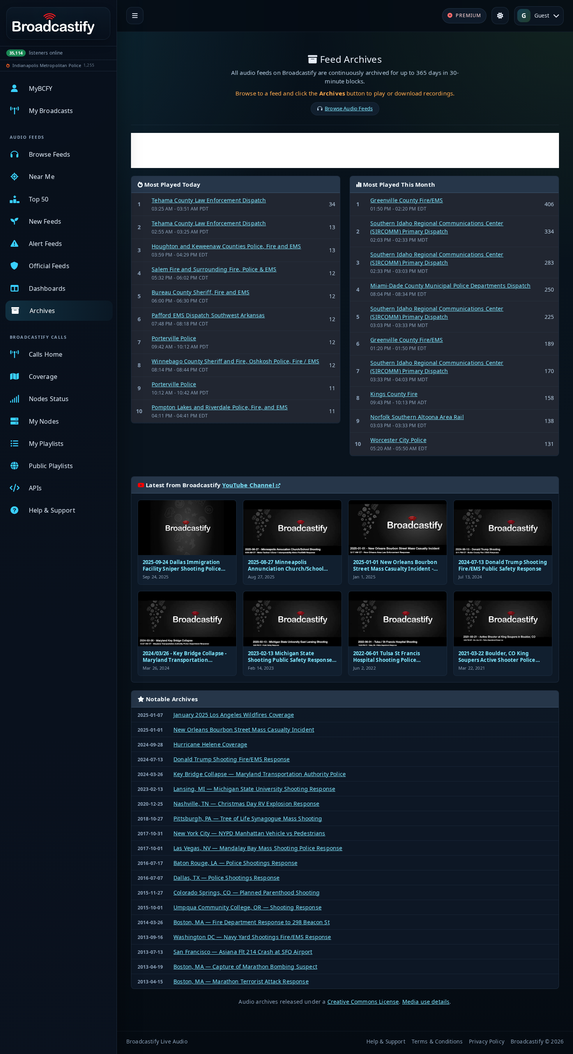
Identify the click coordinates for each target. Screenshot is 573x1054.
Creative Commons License (363, 1001)
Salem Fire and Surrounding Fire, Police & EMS (214, 269)
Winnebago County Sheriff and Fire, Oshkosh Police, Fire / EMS (235, 361)
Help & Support (385, 1041)
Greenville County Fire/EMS (406, 200)
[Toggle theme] (500, 15)
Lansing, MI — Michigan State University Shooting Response (254, 788)
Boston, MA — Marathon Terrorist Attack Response (241, 981)
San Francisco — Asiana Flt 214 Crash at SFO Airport (242, 951)
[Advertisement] (345, 150)
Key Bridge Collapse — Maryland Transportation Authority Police (259, 774)
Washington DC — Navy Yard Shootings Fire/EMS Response (252, 937)
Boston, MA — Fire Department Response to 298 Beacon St (251, 922)
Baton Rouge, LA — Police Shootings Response (235, 863)
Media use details (426, 1001)
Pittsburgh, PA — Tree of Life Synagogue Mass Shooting (247, 818)
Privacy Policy (486, 1041)
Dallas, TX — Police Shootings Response (226, 877)
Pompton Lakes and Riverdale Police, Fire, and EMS (220, 407)
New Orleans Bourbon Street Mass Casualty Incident (243, 729)
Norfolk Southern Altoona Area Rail (416, 417)
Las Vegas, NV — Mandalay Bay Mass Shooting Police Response (257, 848)
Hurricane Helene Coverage (210, 744)
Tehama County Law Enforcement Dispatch (209, 200)
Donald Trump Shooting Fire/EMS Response (231, 759)
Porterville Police (174, 338)
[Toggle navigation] (134, 15)
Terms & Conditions (437, 1041)
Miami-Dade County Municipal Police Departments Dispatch (450, 285)
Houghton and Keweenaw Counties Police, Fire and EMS (226, 246)
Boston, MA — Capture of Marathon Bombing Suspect (245, 966)
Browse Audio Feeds (349, 108)
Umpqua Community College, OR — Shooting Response (247, 907)
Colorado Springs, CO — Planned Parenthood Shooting (246, 892)
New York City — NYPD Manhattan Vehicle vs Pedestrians (249, 833)
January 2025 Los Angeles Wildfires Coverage (233, 714)
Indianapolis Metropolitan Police (46, 65)
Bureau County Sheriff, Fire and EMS (200, 292)
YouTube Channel (249, 485)
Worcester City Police (398, 440)
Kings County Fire (393, 394)
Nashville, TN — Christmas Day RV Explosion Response (246, 803)
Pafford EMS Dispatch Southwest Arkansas (208, 315)
